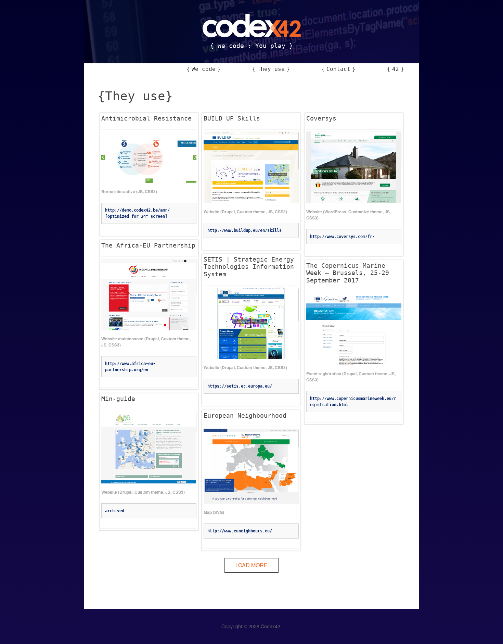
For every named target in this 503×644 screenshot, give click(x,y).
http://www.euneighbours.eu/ (239, 531)
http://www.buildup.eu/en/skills (244, 230)
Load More (251, 565)
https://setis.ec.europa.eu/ (239, 386)
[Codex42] (252, 31)
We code (204, 69)
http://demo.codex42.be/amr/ (137, 210)
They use (271, 69)
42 (395, 69)
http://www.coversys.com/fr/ (342, 236)
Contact (338, 69)
